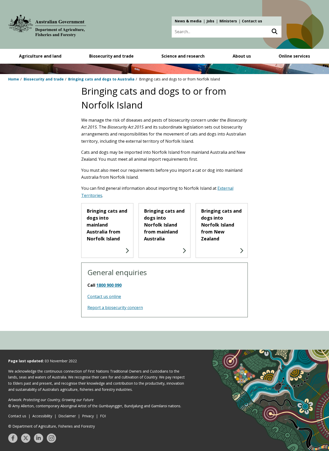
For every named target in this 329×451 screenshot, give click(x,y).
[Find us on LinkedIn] (38, 438)
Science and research (183, 56)
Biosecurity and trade (111, 56)
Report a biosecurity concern (115, 307)
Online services (294, 56)
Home (13, 79)
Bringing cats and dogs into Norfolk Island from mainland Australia (164, 225)
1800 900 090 (109, 285)
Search (274, 32)
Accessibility (42, 415)
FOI (103, 415)
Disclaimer (67, 415)
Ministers (228, 21)
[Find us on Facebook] (12, 438)
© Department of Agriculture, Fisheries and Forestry (51, 426)
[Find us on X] (25, 438)
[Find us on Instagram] (51, 438)
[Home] (47, 26)
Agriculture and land (40, 56)
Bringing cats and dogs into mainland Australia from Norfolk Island (107, 225)
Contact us (252, 21)
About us (242, 56)
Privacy (88, 415)
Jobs (210, 21)
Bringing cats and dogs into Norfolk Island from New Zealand (221, 225)
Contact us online (104, 296)
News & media (188, 21)
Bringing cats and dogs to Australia (101, 79)
